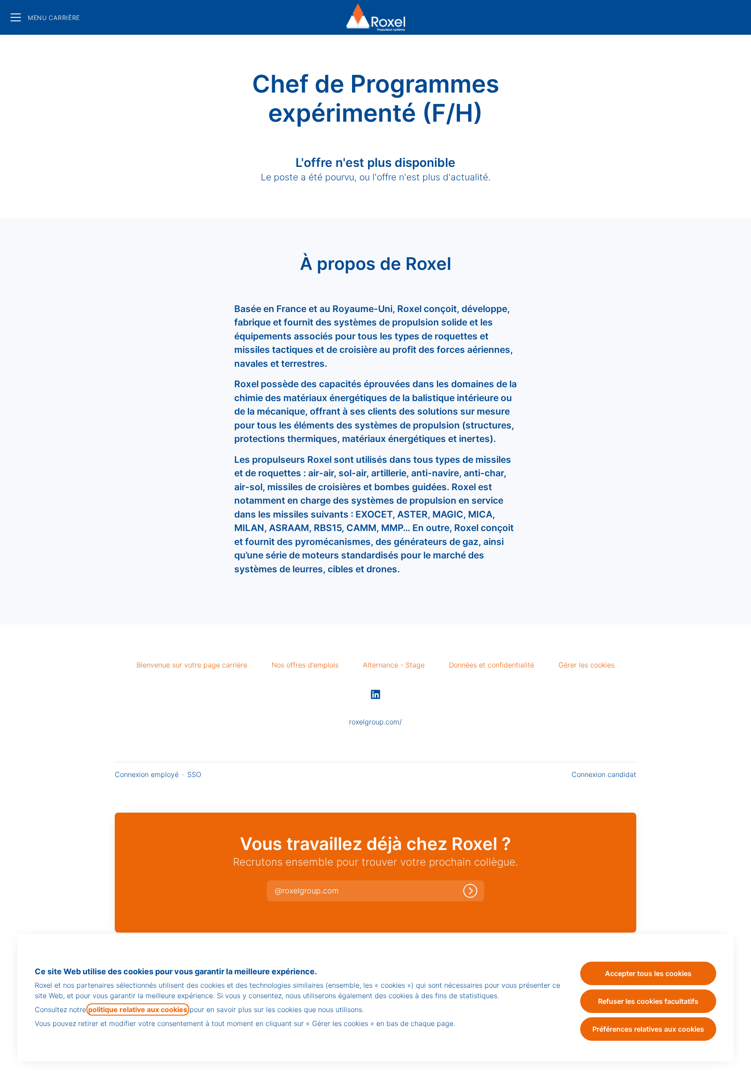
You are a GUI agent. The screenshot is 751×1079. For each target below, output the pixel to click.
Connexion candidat (604, 774)
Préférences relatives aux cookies (648, 1029)
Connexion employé (147, 774)
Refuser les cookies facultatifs (648, 1001)
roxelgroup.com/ (375, 721)
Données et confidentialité (491, 665)
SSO (194, 774)
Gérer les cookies (586, 665)
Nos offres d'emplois (305, 665)
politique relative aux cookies (137, 1009)
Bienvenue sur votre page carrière (191, 665)
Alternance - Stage (394, 665)
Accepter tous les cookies (648, 973)
